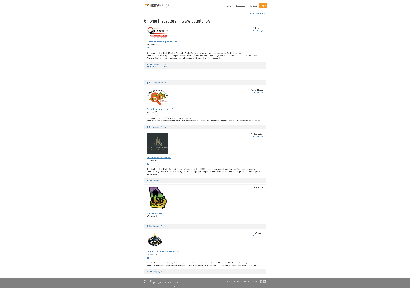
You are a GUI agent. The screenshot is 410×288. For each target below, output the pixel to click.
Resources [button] (241, 6)
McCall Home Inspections (159, 157)
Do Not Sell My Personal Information (172, 283)
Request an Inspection (158, 67)
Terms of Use (148, 283)
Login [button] (263, 5)
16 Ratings (259, 235)
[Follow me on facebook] (148, 164)
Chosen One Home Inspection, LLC (163, 251)
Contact (253, 6)
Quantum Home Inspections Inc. (162, 41)
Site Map (147, 281)
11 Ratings (259, 136)
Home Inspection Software (191, 286)
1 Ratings (259, 92)
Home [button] (229, 6)
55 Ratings (259, 30)
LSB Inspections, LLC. (157, 213)
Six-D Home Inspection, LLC (160, 109)
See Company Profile (157, 64)
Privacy (156, 283)
